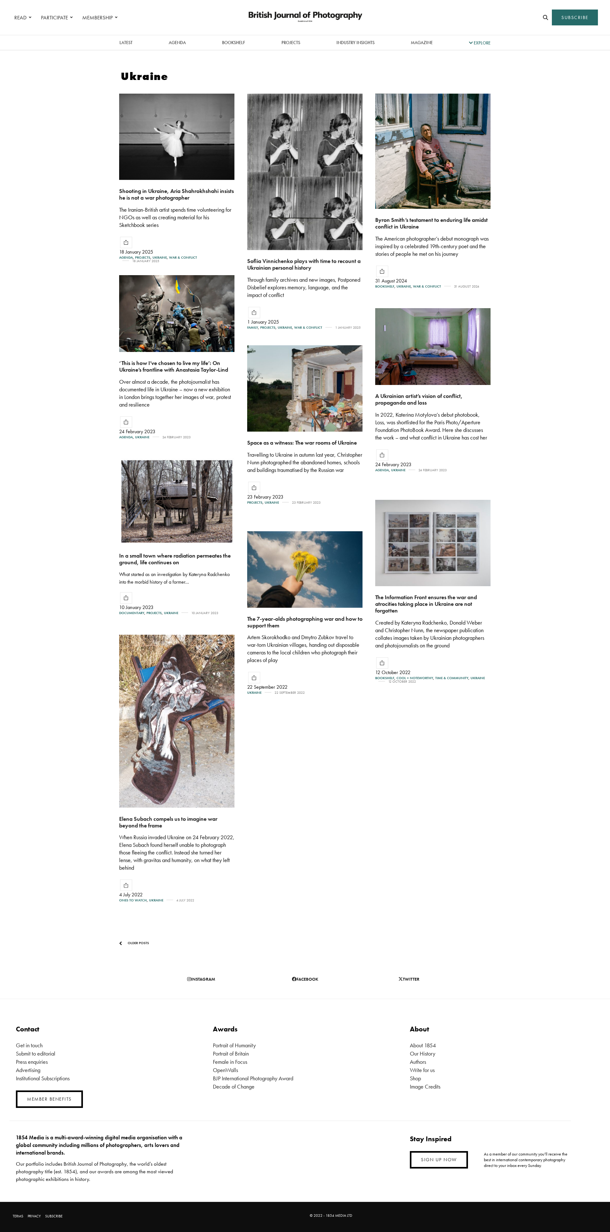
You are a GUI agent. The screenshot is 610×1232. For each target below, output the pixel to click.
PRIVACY (34, 1216)
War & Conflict (183, 257)
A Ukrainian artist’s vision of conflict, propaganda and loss (419, 399)
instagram (203, 979)
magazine (422, 42)
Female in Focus (230, 1061)
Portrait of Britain (231, 1053)
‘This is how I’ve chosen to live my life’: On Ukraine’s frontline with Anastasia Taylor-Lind (173, 366)
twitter (411, 979)
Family (252, 327)
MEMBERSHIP (97, 17)
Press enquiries (32, 1061)
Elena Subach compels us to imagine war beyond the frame (168, 822)
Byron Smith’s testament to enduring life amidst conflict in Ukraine (431, 223)
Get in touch (29, 1045)
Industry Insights (355, 42)
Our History (422, 1053)
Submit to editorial (35, 1053)
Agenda (177, 42)
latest (125, 42)
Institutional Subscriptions (43, 1078)
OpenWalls (225, 1070)
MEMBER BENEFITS (49, 1099)
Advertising (28, 1070)
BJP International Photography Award (253, 1078)
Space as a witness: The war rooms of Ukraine (302, 442)
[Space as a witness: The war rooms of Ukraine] (305, 388)
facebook (307, 979)
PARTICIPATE (54, 17)
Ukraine (159, 257)
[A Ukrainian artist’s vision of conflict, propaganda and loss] (433, 346)
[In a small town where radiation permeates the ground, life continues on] (176, 501)
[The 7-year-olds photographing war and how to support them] (305, 569)
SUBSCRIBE (574, 17)
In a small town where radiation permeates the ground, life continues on (175, 559)
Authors (418, 1061)
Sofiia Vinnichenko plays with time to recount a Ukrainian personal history (304, 264)
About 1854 (423, 1045)
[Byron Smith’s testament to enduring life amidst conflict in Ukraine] (433, 151)
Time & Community (451, 678)
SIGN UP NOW (439, 1159)
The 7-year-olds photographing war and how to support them (305, 622)
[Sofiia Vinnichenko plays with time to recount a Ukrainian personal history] (305, 172)
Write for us (422, 1070)
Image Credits (425, 1086)
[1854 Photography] (305, 17)
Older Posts (138, 943)
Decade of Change (233, 1086)
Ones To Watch (133, 900)
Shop (415, 1078)
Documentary (131, 613)
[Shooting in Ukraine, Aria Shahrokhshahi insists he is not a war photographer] (176, 137)
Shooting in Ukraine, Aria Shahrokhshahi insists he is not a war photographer (176, 194)
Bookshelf (233, 42)
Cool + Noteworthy (414, 678)
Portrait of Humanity (234, 1045)
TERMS (18, 1216)
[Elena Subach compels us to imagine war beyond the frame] (176, 721)
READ (20, 17)
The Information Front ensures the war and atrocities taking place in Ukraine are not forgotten (426, 603)
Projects (290, 42)
